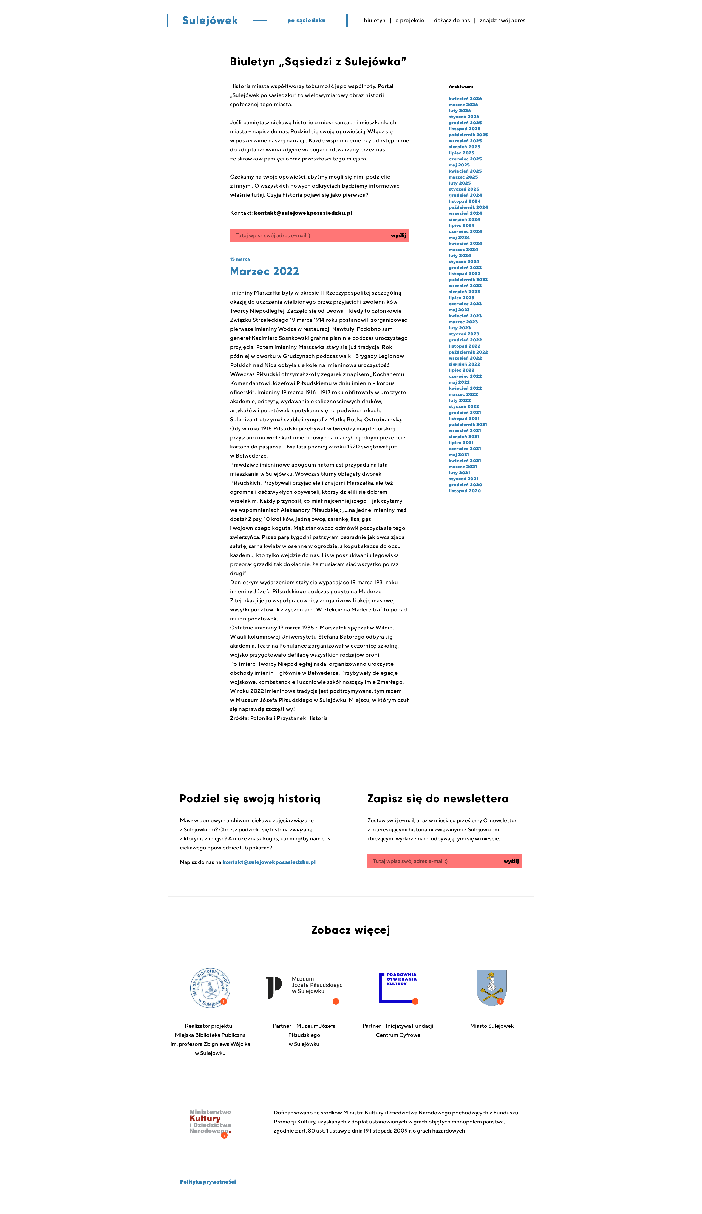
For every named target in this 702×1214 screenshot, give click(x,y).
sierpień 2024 (464, 219)
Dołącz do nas (452, 20)
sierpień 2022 (464, 364)
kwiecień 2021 (465, 461)
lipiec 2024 (461, 225)
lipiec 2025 (461, 153)
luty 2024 (460, 255)
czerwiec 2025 (465, 159)
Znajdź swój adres (503, 20)
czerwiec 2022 (465, 376)
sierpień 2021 (464, 436)
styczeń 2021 (464, 479)
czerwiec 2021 (465, 448)
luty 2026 (460, 111)
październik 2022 (468, 352)
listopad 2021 (464, 418)
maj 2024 (459, 237)
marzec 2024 (463, 249)
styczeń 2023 (464, 334)
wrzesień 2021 (465, 430)
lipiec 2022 (461, 370)
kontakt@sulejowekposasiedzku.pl (269, 862)
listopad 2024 (464, 201)
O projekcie (409, 20)
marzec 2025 (463, 177)
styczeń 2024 (464, 261)
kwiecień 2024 (465, 243)
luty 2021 (459, 473)
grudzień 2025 (465, 123)
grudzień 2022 (465, 340)
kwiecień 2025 (465, 171)
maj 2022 (459, 382)
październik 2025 (468, 135)
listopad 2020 (465, 491)
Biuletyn (375, 20)
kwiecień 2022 (465, 388)
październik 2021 (468, 424)
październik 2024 (468, 207)
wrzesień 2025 (465, 141)
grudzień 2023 (465, 267)
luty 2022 (460, 400)
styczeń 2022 (464, 406)
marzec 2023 (463, 322)
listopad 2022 (464, 346)
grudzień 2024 (465, 195)
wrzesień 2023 (465, 286)
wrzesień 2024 (465, 213)
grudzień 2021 (465, 412)
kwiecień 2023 (465, 316)
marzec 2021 (463, 467)
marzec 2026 (463, 105)
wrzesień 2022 (465, 358)
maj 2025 (459, 165)
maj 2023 (459, 310)
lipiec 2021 (461, 442)
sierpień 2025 (464, 147)
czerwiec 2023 (465, 304)
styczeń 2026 (464, 117)
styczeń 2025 (464, 189)
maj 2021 (459, 455)
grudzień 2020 (465, 485)
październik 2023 (468, 280)
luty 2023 (460, 328)
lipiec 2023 (461, 298)
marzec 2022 (463, 394)
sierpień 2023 (464, 292)
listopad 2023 (464, 273)
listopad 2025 (464, 129)
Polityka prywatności (208, 1181)
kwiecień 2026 (465, 98)
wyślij (398, 235)
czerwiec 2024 (465, 231)
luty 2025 (460, 183)
